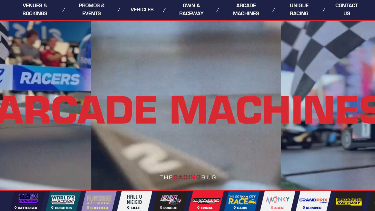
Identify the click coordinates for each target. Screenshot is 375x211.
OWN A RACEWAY (191, 9)
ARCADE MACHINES (246, 9)
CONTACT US (346, 9)
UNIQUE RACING (299, 9)
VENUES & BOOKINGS (35, 9)
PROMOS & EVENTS (92, 9)
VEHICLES (142, 9)
